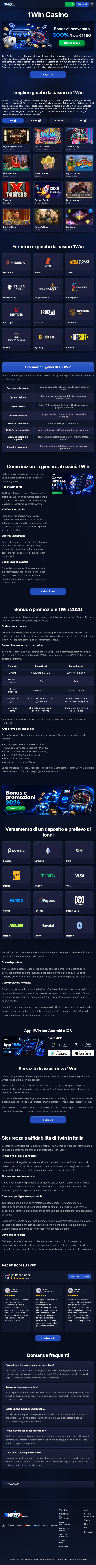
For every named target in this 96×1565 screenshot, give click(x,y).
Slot (81, 120)
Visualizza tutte (48, 1338)
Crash (58, 120)
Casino (34, 120)
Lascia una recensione (79, 1277)
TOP (11, 120)
